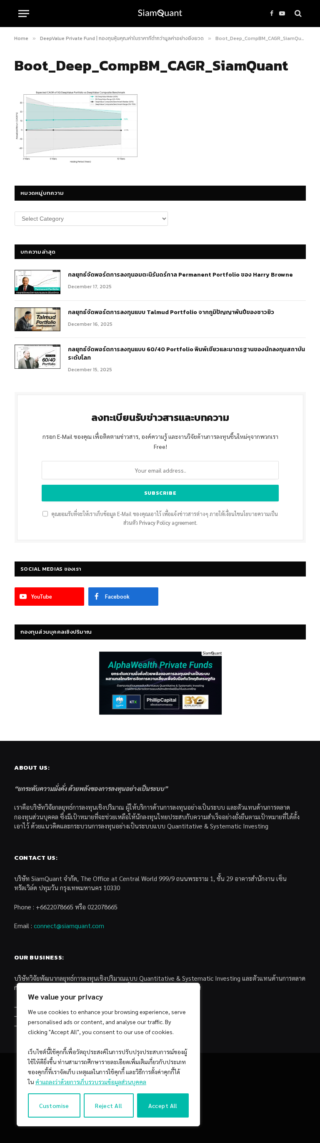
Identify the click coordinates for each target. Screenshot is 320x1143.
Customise (54, 1105)
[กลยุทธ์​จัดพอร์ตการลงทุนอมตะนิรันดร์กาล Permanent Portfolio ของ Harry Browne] (37, 282)
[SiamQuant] (160, 13)
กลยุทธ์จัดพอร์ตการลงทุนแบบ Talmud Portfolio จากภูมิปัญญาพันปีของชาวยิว (171, 312)
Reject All (108, 1105)
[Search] (297, 13)
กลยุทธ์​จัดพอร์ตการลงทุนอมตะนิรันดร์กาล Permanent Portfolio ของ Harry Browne (180, 275)
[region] (108, 1054)
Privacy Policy (154, 522)
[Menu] (23, 13)
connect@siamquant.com (69, 925)
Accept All (163, 1105)
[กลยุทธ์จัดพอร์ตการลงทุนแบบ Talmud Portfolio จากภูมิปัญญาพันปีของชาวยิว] (37, 319)
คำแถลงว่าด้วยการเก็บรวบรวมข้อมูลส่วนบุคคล (90, 1081)
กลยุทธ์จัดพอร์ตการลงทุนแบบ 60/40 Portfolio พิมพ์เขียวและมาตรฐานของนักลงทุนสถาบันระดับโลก (186, 353)
